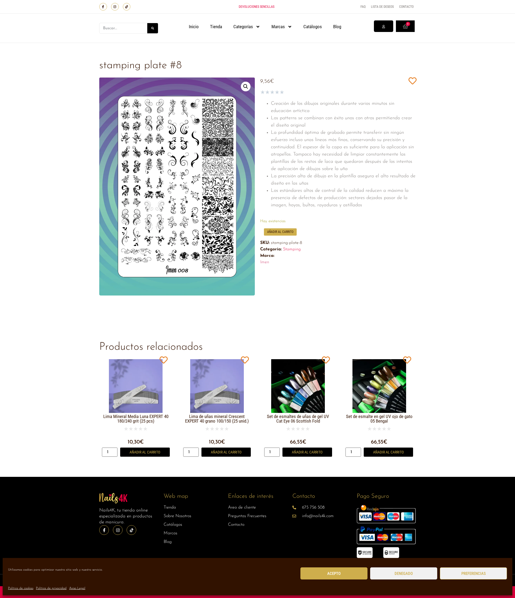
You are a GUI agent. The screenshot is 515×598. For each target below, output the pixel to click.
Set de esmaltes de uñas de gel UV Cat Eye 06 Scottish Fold (298, 419)
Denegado (404, 573)
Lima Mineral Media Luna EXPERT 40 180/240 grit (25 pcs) (135, 419)
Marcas (278, 26)
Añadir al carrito (280, 232)
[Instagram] (115, 7)
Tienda (216, 26)
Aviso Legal (77, 588)
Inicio (194, 26)
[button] (246, 86)
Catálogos (312, 26)
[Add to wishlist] (412, 81)
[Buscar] (152, 28)
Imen (264, 262)
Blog (337, 26)
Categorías (243, 26)
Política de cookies (20, 588)
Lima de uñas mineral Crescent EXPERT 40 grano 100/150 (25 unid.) (217, 419)
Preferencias (473, 573)
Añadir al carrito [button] (145, 452)
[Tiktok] (127, 7)
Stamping (292, 249)
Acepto (334, 573)
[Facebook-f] (103, 7)
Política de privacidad (51, 588)
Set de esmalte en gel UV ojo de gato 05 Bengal (379, 419)
